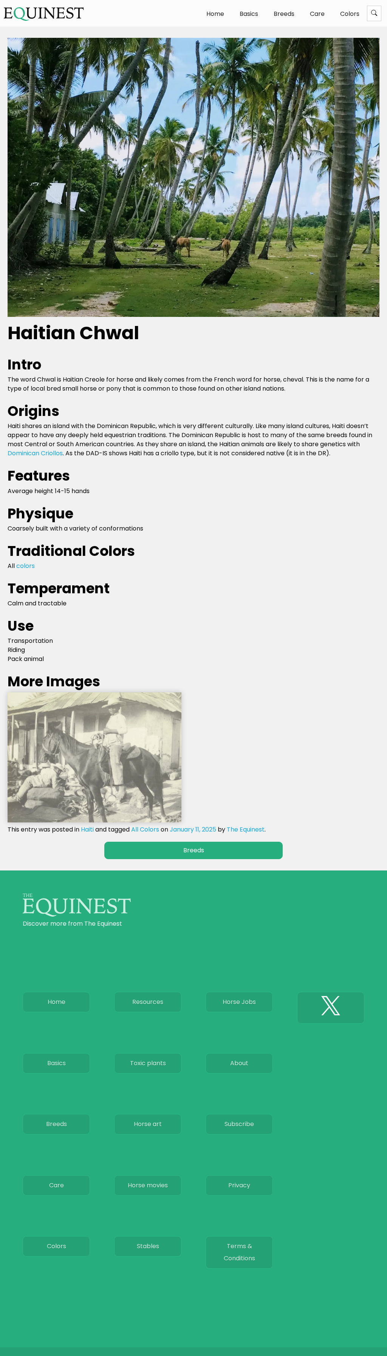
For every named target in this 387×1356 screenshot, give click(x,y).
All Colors (145, 829)
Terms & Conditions (239, 1252)
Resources (147, 1002)
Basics (249, 13)
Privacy (239, 1185)
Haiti (87, 829)
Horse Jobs (239, 1002)
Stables (148, 1246)
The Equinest (246, 829)
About (239, 1063)
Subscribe (239, 1124)
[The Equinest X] (330, 1008)
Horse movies (148, 1185)
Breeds (284, 13)
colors (25, 566)
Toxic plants (148, 1063)
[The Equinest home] (77, 914)
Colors (349, 13)
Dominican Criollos (35, 453)
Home (215, 13)
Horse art (148, 1124)
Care (317, 13)
